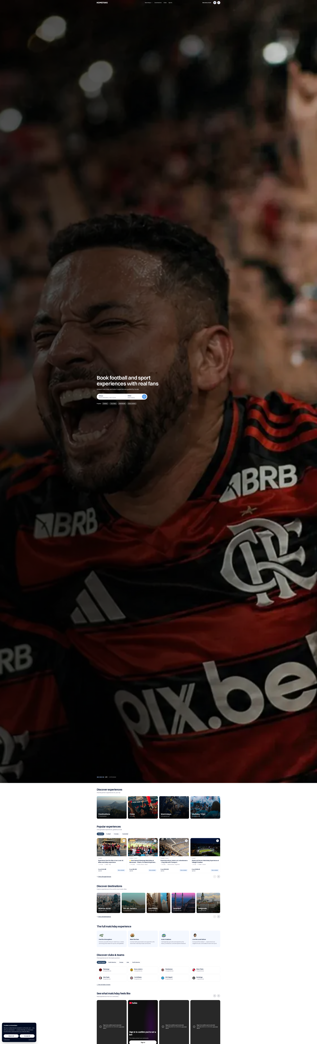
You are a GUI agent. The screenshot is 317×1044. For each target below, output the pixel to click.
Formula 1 (116, 834)
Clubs (165, 2)
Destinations (158, 2)
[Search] (144, 396)
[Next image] (125, 847)
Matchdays (148, 2)
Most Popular (101, 962)
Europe (121, 962)
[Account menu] (218, 2)
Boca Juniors (131, 403)
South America (112, 962)
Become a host (207, 2)
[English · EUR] (214, 2)
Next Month (122, 403)
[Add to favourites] (124, 840)
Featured (100, 834)
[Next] (218, 876)
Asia (128, 962)
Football (108, 834)
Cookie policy (32, 1039)
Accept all (27, 1036)
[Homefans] (102, 2)
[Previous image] (98, 847)
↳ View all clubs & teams (103, 984)
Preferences (7, 1039)
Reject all (11, 1036)
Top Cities (113, 403)
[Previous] (214, 876)
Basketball (125, 834)
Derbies (105, 403)
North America (136, 962)
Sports (170, 2)
